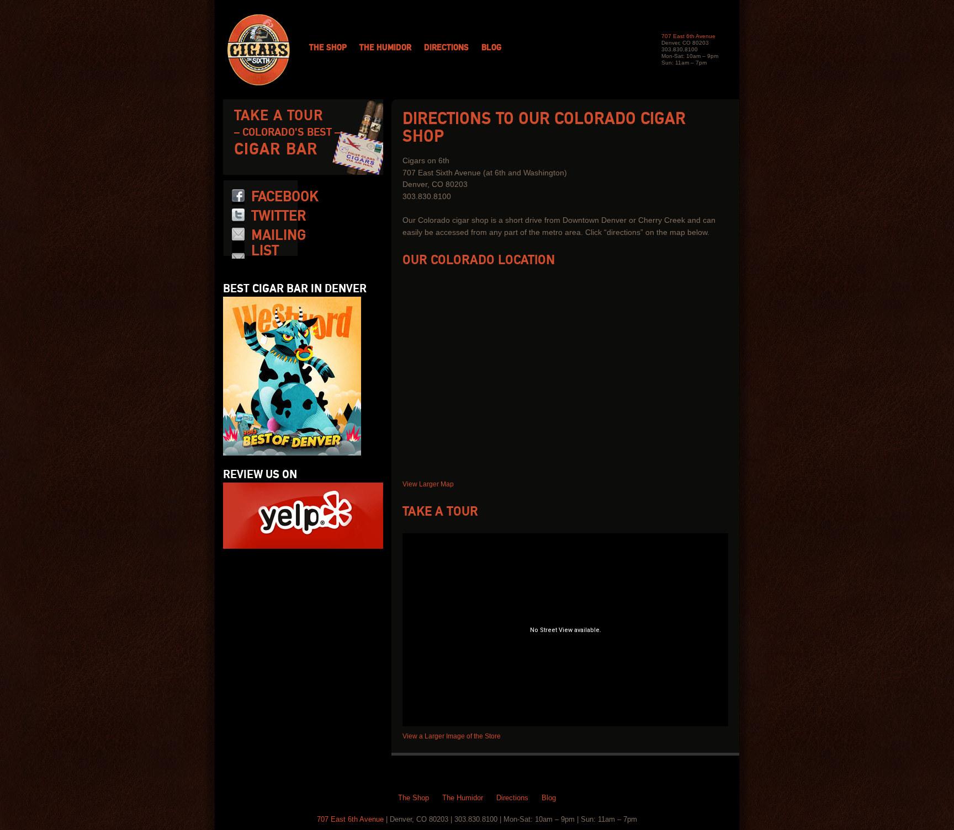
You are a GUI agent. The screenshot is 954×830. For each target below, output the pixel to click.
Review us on (260, 475)
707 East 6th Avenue (688, 36)
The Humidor (385, 48)
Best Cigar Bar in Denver (295, 289)
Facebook (285, 197)
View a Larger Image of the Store (451, 736)
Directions (446, 48)
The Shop (328, 48)
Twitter (278, 216)
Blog (491, 48)
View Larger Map (428, 484)
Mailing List (278, 243)
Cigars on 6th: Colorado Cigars (259, 50)
